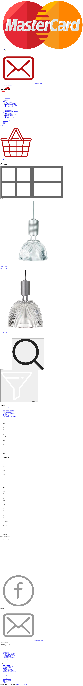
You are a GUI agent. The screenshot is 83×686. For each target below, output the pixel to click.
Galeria (6, 100)
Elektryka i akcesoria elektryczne (11, 111)
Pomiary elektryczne (9, 115)
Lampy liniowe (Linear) (10, 106)
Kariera (6, 99)
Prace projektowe (8, 113)
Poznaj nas (7, 96)
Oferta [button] (4, 101)
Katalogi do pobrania (7, 680)
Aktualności (5, 121)
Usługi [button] (4, 112)
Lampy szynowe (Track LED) (11, 105)
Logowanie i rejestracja (7, 85)
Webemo (17, 684)
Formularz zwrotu (6, 676)
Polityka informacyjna (7, 679)
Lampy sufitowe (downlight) (10, 104)
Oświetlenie (7, 116)
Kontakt (4, 123)
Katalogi (4, 122)
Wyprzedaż (7, 109)
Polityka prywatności (7, 678)
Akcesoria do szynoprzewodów (11, 103)
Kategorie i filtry (35, 401)
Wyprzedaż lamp (8, 110)
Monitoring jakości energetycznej (11, 119)
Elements (25, 684)
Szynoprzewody (8, 102)
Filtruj (2, 536)
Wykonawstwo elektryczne (10, 114)
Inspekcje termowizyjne (9, 117)
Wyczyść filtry (6, 536)
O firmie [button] (4, 95)
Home (4, 159)
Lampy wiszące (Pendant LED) (11, 107)
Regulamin (5, 675)
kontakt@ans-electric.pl (38, 83)
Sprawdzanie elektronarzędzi (10, 118)
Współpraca (7, 98)
